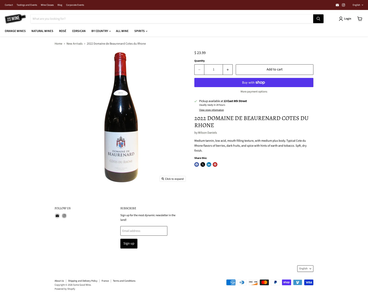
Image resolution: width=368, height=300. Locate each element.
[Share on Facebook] (196, 164)
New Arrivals (75, 43)
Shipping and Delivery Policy (82, 281)
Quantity (199, 60)
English (356, 5)
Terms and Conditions (124, 281)
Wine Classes (47, 5)
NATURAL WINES (42, 31)
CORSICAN (79, 31)
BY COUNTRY (100, 31)
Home (58, 43)
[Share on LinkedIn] (209, 164)
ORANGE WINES (15, 31)
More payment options (254, 91)
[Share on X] (202, 164)
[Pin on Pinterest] (215, 164)
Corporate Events (75, 5)
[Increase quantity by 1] (228, 69)
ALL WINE (122, 31)
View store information (211, 110)
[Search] (318, 18)
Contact (9, 5)
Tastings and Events (27, 5)
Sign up (128, 243)
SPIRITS (139, 31)
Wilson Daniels (207, 133)
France (105, 281)
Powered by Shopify (65, 289)
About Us (59, 281)
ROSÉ (62, 31)
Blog (60, 5)
